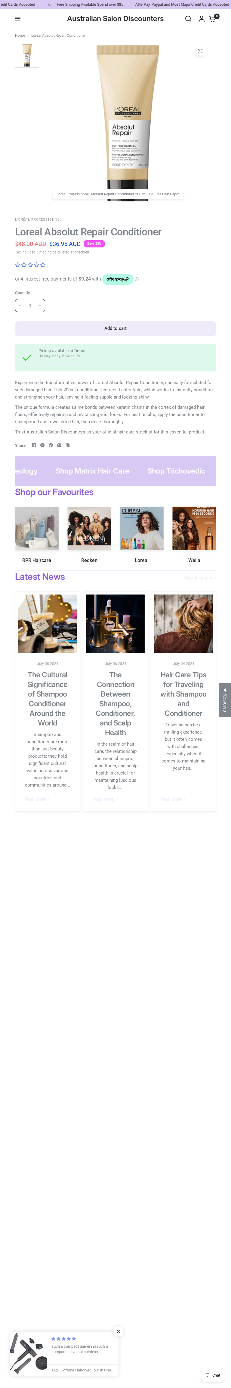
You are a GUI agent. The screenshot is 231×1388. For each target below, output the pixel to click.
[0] (211, 18)
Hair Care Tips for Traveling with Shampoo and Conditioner (183, 694)
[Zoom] (200, 51)
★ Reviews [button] (225, 700)
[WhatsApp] (59, 445)
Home (20, 35)
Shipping (44, 252)
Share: (21, 445)
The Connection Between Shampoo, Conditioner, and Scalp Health (115, 703)
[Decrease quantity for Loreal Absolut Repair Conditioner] (20, 305)
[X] (42, 445)
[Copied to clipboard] (67, 445)
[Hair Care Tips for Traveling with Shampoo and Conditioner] (183, 624)
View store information (56, 363)
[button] (120, 1331)
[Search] (188, 18)
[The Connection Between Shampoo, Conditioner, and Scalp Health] (115, 624)
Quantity (22, 292)
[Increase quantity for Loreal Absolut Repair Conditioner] (40, 305)
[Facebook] (34, 445)
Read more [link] (35, 799)
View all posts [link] (198, 578)
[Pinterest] (50, 445)
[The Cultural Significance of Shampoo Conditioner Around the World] (47, 624)
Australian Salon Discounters (115, 18)
